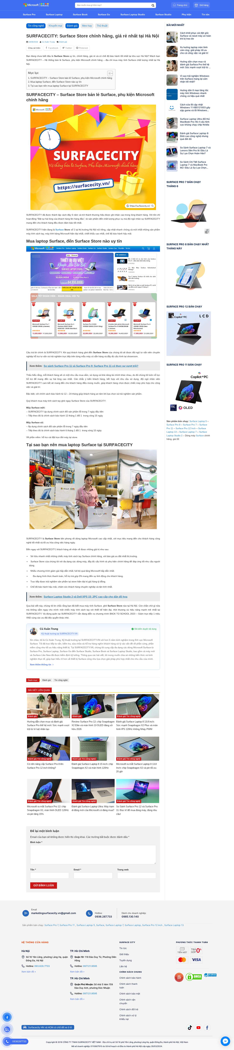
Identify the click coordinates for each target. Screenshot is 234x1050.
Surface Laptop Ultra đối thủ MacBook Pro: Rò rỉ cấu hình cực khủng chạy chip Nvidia (195, 122)
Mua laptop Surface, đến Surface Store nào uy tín (56, 81)
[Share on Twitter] (67, 48)
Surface (59, 229)
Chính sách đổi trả (128, 1009)
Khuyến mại (55, 25)
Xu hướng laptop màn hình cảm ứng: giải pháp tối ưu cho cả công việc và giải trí (194, 50)
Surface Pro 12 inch (152, 925)
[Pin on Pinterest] (82, 48)
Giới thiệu (124, 954)
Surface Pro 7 (190, 424)
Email (77, 869)
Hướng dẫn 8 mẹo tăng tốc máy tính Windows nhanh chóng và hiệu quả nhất (194, 93)
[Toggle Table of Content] (108, 73)
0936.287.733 (103, 916)
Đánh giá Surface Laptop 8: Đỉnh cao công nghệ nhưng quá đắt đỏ (194, 136)
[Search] (153, 5)
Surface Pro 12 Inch (186, 428)
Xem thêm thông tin (40, 664)
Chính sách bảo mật (129, 993)
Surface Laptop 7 (188, 432)
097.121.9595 (90, 966)
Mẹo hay (87, 25)
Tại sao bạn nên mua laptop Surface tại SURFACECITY (59, 85)
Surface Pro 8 (173, 424)
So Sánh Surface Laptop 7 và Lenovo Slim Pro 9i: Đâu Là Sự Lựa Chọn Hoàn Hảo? (195, 150)
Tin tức (123, 948)
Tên (33, 869)
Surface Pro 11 (67, 925)
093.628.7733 (42, 966)
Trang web (123, 869)
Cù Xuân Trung (48, 42)
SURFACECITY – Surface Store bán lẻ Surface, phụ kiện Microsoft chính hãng (71, 78)
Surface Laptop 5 (198, 421)
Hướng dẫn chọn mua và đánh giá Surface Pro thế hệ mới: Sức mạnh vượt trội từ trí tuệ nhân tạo (195, 64)
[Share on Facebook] (52, 48)
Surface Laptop (133, 925)
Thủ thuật (102, 25)
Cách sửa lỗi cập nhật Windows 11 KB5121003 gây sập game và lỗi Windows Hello (195, 107)
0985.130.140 (130, 916)
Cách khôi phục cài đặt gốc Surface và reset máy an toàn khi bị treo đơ (195, 36)
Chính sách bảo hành (130, 977)
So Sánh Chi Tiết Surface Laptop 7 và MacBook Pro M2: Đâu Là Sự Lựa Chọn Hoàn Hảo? (193, 165)
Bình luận (36, 842)
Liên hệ (123, 966)
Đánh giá (72, 25)
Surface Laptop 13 (174, 925)
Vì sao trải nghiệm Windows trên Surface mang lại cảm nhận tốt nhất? (194, 79)
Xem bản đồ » (28, 971)
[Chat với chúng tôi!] (225, 1041)
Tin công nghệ (36, 25)
